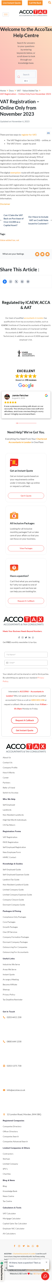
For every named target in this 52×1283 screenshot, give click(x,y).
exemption (15, 172)
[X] (16, 281)
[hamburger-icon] (6, 14)
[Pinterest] (28, 281)
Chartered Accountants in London (24, 1254)
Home (3, 90)
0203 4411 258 (37, 700)
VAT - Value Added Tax (27, 90)
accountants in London (34, 318)
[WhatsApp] (33, 1246)
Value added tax (7, 240)
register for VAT (28, 134)
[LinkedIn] (22, 281)
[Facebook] (10, 281)
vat (17, 240)
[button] (49, 2)
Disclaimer (5, 204)
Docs (11, 90)
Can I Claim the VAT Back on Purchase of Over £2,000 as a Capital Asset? (14, 220)
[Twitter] (24, 1246)
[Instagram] (19, 1246)
